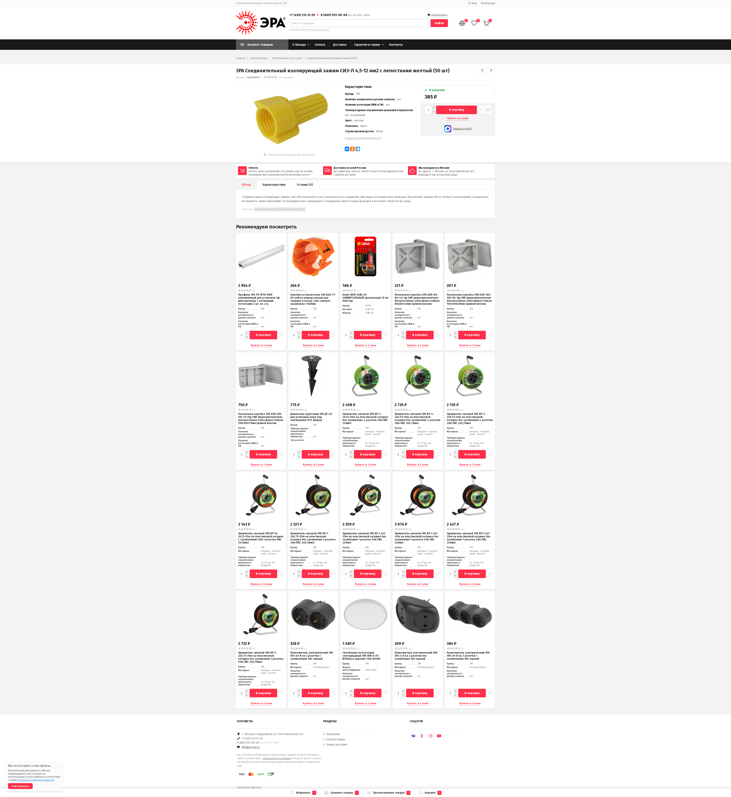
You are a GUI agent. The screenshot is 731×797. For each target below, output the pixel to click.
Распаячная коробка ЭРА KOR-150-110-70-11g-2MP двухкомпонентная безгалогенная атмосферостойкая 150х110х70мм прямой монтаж (260, 418)
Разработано (244, 787)
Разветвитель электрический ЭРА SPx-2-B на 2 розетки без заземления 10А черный (416, 655)
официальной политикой (277, 758)
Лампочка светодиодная (315, 29)
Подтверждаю (20, 786)
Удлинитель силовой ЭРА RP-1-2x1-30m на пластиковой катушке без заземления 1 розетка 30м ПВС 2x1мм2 (364, 538)
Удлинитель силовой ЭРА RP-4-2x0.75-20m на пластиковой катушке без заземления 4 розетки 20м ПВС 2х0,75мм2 (469, 418)
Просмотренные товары (391, 792)
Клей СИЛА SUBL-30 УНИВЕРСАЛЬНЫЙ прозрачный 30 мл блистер (365, 297)
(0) (253, 291)
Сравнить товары (344, 792)
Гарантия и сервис (367, 44)
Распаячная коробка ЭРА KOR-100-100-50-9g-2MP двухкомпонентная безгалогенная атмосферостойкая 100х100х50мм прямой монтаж (469, 299)
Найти (439, 23)
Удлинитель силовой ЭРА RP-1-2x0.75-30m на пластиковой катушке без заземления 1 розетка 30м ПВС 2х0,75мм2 (260, 657)
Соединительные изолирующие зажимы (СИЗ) (332, 58)
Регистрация (488, 3)
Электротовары (258, 58)
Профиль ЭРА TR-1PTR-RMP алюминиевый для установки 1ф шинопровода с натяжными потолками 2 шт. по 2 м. (259, 299)
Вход (474, 3)
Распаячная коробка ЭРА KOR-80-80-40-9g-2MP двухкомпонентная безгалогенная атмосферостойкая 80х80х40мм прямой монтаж (417, 299)
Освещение (333, 734)
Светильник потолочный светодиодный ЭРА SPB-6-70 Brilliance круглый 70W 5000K (361, 655)
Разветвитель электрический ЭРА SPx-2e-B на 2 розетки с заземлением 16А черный (311, 655)
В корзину (456, 109)
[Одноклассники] (352, 149)
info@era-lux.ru (439, 15)
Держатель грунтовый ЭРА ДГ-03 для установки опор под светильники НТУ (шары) (311, 417)
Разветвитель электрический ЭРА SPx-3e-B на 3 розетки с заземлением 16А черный (468, 655)
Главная (240, 58)
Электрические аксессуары (287, 58)
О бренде (299, 44)
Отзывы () (305, 184)
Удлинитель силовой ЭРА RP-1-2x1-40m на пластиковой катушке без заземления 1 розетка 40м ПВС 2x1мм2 (416, 538)
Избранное (305, 792)
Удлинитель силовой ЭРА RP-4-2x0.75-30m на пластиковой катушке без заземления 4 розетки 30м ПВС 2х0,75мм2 (417, 418)
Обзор (246, 184)
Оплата (320, 44)
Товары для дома (336, 744)
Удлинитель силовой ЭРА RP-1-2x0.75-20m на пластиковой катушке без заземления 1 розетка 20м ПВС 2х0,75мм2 (312, 538)
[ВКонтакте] (347, 149)
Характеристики (273, 184)
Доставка (339, 44)
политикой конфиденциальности (35, 780)
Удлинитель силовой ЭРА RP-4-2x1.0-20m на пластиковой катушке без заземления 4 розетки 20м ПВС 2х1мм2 (365, 418)
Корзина (432, 792)
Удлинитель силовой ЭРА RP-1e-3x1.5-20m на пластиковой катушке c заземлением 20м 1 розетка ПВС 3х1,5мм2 (260, 538)
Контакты (396, 44)
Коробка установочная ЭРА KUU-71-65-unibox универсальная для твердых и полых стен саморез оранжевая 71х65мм (313, 299)
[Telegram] (357, 149)
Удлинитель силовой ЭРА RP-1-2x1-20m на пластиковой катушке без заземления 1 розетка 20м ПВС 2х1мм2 (468, 538)
